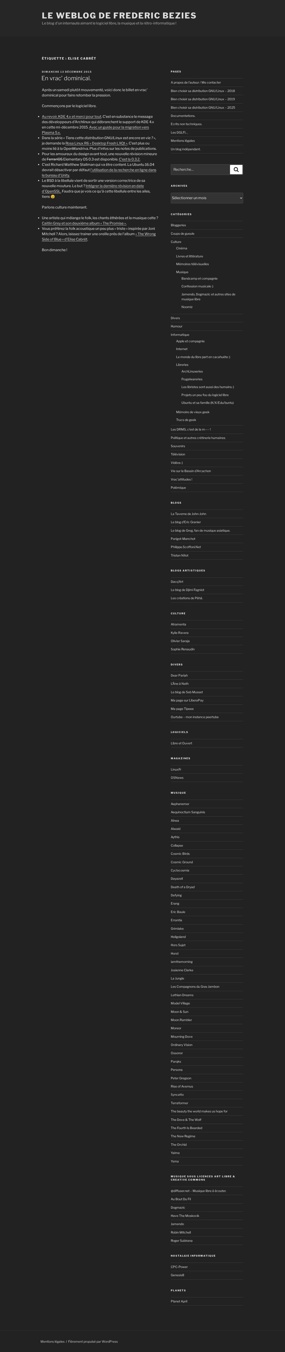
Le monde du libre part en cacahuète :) (203, 357)
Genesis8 (177, 1275)
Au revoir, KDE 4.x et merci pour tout (71, 116)
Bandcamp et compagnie (199, 278)
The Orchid (179, 1144)
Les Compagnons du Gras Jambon (195, 986)
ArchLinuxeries (192, 371)
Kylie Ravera (180, 633)
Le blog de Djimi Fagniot (187, 590)
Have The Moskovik (185, 1216)
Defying (176, 895)
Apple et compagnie (190, 341)
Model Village (180, 1003)
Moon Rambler (181, 1020)
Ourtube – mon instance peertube (195, 717)
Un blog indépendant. (186, 149)
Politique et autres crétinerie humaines (198, 438)
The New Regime (183, 1136)
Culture (176, 242)
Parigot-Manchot (183, 539)
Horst (175, 953)
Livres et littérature (189, 256)
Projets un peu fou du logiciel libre (205, 395)
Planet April (179, 1301)
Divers (175, 318)
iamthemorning (182, 961)
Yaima (175, 1153)
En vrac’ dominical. (66, 78)
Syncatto (177, 1094)
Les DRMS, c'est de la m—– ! (191, 429)
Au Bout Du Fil (181, 1199)
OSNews (177, 777)
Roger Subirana (182, 1240)
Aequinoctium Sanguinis (188, 812)
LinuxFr (176, 769)
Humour (176, 326)
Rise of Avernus (182, 1086)
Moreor (176, 1028)
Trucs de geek (186, 420)
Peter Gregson (181, 1078)
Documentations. (183, 116)
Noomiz (187, 307)
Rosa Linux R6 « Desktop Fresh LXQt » (96, 143)
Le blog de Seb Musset (187, 692)
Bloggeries (178, 225)
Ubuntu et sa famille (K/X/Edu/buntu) (207, 403)
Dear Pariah (179, 675)
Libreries (182, 365)
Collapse (177, 845)
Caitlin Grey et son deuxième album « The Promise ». (84, 223)
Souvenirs (178, 446)
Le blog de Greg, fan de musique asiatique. (200, 530)
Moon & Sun (179, 1011)
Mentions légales (183, 140)
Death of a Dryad (183, 887)
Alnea (175, 820)
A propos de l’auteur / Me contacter (196, 82)
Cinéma (181, 248)
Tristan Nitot (179, 555)
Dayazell (177, 878)
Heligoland (178, 937)
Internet (181, 349)
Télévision (178, 454)
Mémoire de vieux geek (193, 412)
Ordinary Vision (181, 1045)
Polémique (178, 487)
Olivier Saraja (180, 641)
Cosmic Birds (180, 853)
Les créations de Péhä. (187, 598)
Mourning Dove (182, 1036)
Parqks (176, 1061)
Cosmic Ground (182, 862)
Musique (182, 272)
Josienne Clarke (182, 970)
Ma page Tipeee (182, 709)
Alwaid (175, 829)
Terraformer (179, 1103)
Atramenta (178, 624)
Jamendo (177, 1224)
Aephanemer (180, 804)
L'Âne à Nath (180, 683)
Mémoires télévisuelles (192, 264)
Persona (177, 1070)
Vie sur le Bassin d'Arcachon (191, 471)
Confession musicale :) (197, 286)
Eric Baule (178, 912)
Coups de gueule (182, 233)
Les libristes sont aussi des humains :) (207, 387)
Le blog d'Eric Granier (186, 522)
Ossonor (177, 1053)
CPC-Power (179, 1267)
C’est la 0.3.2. (129, 159)
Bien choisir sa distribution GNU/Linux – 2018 (203, 91)
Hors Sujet (178, 945)
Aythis (175, 837)
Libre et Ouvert (181, 743)
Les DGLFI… (179, 132)
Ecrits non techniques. (186, 124)
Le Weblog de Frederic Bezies (119, 15)
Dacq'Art (177, 581)
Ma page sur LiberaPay (187, 700)
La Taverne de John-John (188, 514)
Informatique (180, 334)
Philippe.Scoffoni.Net (186, 547)
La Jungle (177, 978)
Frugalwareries (191, 379)
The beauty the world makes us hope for (199, 1111)
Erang (175, 903)
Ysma (175, 1161)
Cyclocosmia (180, 870)
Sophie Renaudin (183, 649)
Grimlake (177, 928)
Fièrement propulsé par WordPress (93, 1341)
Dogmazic (178, 1207)
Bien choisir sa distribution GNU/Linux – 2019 (203, 99)
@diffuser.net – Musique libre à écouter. (198, 1191)
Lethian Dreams (182, 995)
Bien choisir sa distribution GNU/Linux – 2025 (203, 107)
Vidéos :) (177, 463)
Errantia (176, 920)
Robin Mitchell (181, 1232)
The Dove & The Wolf (186, 1120)
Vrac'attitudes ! (181, 479)
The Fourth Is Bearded (186, 1128)
